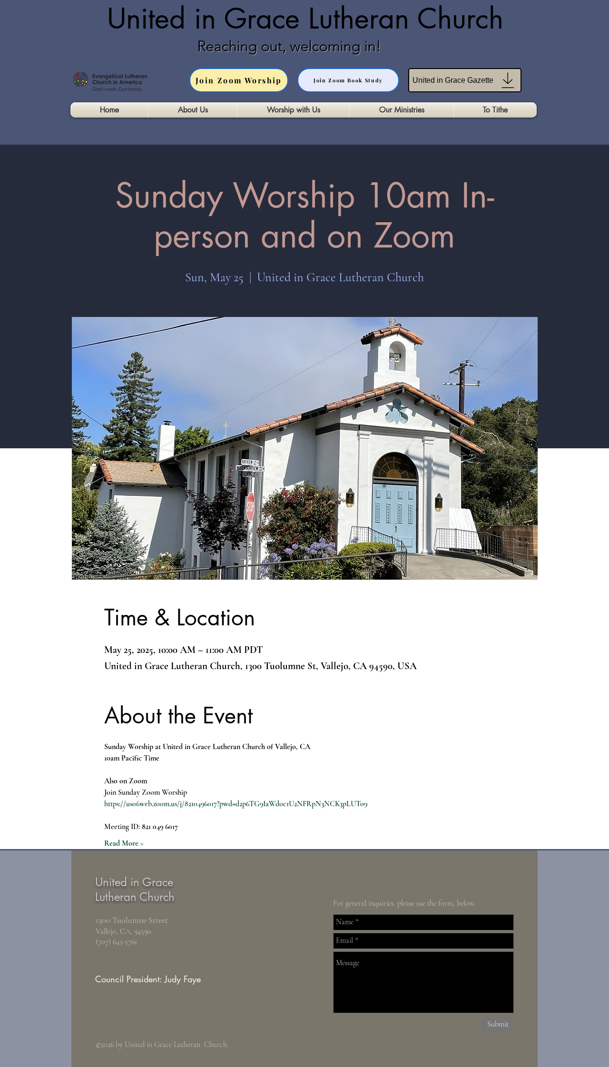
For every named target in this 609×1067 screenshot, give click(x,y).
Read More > (124, 843)
